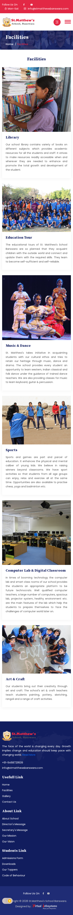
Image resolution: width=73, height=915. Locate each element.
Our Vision (8, 841)
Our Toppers (10, 869)
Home (9, 44)
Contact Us (9, 802)
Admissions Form (12, 858)
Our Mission (9, 835)
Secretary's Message (15, 830)
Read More (28, 755)
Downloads (9, 864)
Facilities (7, 790)
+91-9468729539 (12, 762)
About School (10, 818)
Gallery (6, 796)
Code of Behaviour (13, 875)
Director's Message (14, 824)
